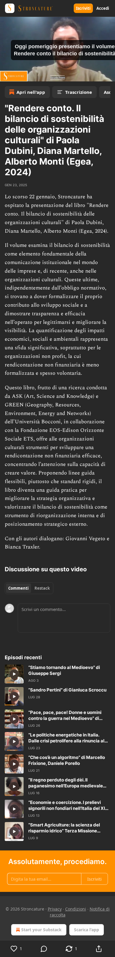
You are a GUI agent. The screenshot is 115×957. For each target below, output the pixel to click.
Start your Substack (41, 929)
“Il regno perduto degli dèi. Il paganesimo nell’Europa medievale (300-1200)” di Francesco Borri (65, 783)
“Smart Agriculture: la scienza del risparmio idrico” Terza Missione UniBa (64, 828)
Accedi (102, 8)
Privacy (55, 909)
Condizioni (75, 909)
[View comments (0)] (44, 949)
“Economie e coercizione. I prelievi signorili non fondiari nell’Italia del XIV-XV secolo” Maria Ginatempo (69, 805)
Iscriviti (83, 8)
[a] (14, 674)
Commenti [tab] (18, 588)
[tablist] (29, 588)
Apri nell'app (31, 92)
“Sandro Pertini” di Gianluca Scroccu (67, 690)
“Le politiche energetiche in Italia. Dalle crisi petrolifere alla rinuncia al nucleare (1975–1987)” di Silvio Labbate (66, 738)
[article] (57, 674)
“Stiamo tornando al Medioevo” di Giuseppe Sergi (64, 670)
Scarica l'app (86, 929)
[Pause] (6, 75)
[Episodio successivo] (19, 75)
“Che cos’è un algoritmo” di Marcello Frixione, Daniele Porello (66, 760)
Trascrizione (78, 92)
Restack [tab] (42, 588)
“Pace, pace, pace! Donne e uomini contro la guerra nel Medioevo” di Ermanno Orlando (64, 715)
